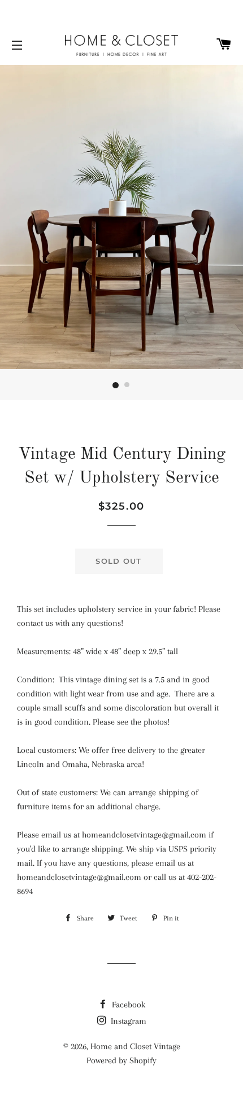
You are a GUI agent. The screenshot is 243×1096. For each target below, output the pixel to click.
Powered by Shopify (121, 1060)
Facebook (127, 1004)
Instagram (127, 1021)
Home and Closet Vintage (135, 1046)
